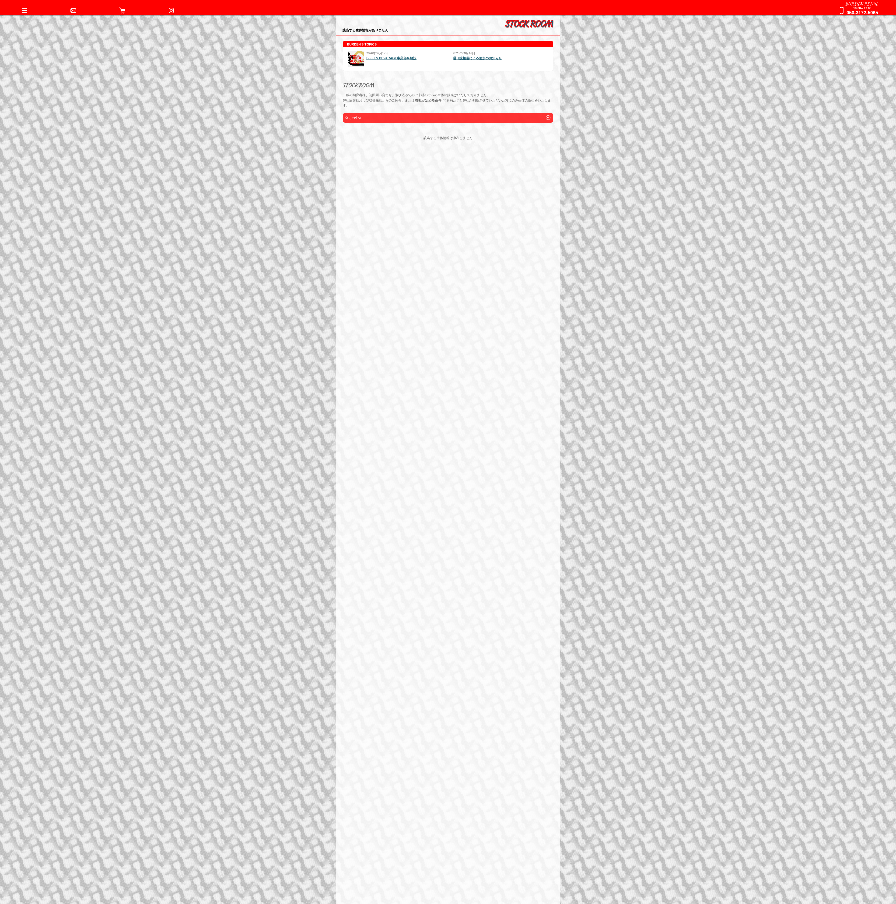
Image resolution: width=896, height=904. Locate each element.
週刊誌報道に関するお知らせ (474, 58)
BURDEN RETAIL (861, 3)
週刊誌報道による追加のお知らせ (372, 58)
